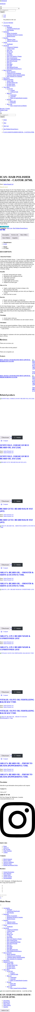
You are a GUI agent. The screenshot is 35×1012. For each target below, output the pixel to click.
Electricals (6, 928)
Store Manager (7, 873)
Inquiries (15, 238)
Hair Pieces (6, 78)
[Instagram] (17, 839)
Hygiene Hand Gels (12, 82)
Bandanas (9, 27)
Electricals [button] (6, 45)
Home (5, 846)
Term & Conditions (8, 862)
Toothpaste (10, 44)
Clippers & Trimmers (12, 47)
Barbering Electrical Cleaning (15, 35)
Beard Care (10, 51)
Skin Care (9, 986)
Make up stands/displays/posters (18, 98)
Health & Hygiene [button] (8, 79)
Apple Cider (10, 81)
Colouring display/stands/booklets (16, 75)
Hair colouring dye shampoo (14, 76)
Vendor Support (7, 876)
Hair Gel (9, 62)
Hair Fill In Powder (12, 61)
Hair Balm (9, 55)
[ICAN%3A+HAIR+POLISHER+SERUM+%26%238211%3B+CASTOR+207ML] (1, 230)
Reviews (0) (14, 235)
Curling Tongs (11, 48)
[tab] (5, 234)
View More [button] (6, 87)
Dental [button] (5, 42)
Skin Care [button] (9, 104)
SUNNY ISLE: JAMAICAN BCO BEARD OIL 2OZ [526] (14, 446)
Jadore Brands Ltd (8, 184)
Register (11, 22)
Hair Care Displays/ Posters (14, 56)
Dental (5, 925)
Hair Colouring (7, 952)
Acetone (12, 90)
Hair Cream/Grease (12, 58)
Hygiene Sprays (11, 85)
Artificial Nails (14, 92)
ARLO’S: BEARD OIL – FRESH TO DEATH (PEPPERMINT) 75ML (16, 764)
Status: (1, 187)
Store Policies (6, 238)
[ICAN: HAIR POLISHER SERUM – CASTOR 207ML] (0, 230)
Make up (9, 976)
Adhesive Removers (12, 41)
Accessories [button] (6, 25)
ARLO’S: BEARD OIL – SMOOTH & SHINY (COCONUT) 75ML (17, 573)
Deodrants (13, 102)
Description (5, 235)
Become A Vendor (5, 108)
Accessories (6, 908)
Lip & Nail (10, 971)
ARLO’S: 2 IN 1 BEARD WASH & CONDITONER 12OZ (15, 637)
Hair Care (9, 50)
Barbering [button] (6, 31)
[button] (4, 441)
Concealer (13, 96)
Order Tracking (7, 851)
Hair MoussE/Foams (12, 67)
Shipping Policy (7, 863)
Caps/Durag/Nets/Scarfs (13, 28)
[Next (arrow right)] (2, 896)
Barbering (6, 914)
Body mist (13, 101)
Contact (5, 852)
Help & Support (7, 859)
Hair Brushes (10, 30)
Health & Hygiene (8, 962)
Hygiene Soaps (11, 84)
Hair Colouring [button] (7, 70)
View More (6, 969)
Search (2, 12)
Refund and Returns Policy (10, 865)
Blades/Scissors (11, 36)
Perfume (9, 982)
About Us (6, 848)
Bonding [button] (5, 38)
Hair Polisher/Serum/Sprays (14, 68)
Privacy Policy (7, 860)
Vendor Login (3, 110)
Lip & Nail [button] (10, 88)
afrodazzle (3, 3)
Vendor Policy (7, 875)
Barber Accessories (12, 33)
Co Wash (9, 53)
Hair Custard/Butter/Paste (13, 59)
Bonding (5, 920)
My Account (6, 849)
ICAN (5, 244)
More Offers (23, 235)
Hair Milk (9, 65)
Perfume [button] (9, 99)
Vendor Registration (8, 872)
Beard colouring (11, 71)
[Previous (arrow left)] (0, 896)
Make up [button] (9, 93)
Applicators (13, 95)
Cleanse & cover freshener (14, 73)
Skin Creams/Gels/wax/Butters (18, 105)
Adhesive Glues (11, 39)
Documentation (7, 878)
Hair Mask (9, 64)
